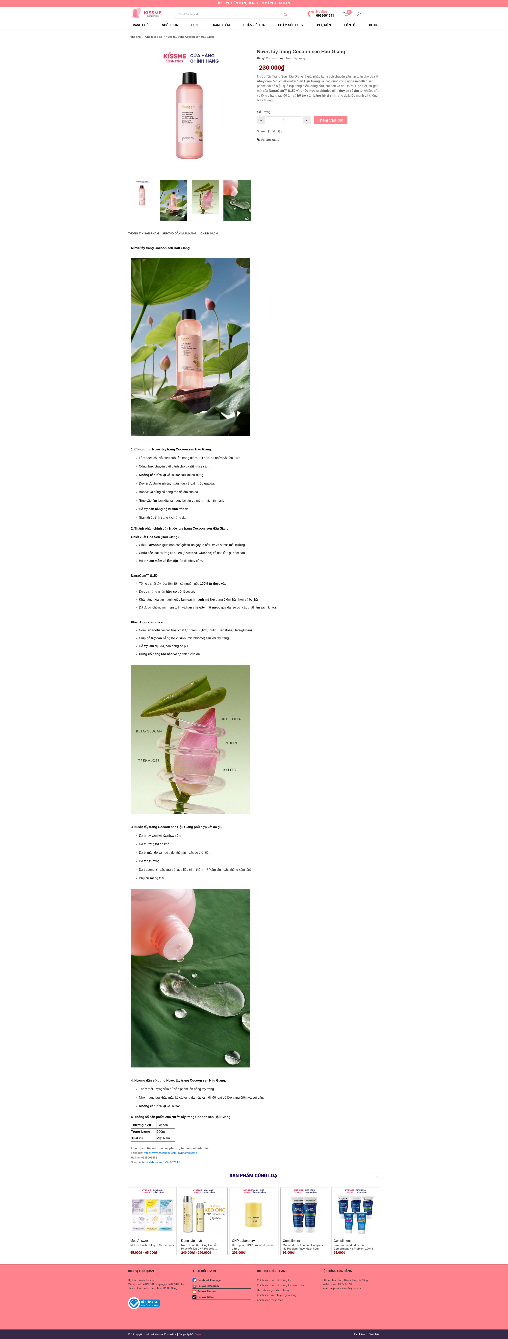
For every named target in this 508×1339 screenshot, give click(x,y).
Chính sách (209, 233)
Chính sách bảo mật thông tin (274, 1280)
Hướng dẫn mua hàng (179, 233)
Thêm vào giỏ (330, 120)
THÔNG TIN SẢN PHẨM (143, 233)
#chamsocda (270, 139)
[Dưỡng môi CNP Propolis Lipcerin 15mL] (254, 1211)
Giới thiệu (374, 1334)
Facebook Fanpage (209, 1280)
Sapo (198, 1334)
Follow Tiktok (205, 1297)
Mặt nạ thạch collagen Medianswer (152, 1245)
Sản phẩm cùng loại (254, 1175)
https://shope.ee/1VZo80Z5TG (161, 1162)
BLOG (373, 25)
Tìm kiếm (359, 1334)
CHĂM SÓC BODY (291, 25)
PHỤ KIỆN (324, 25)
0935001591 (325, 15)
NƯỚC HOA (170, 25)
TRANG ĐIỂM (220, 25)
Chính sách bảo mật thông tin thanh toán (280, 1285)
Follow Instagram (208, 1285)
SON (194, 25)
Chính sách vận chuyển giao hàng (276, 1295)
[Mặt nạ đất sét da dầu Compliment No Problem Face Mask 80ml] (305, 1211)
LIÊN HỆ (350, 25)
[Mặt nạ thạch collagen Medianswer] (152, 1211)
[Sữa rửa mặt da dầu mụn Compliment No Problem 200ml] (356, 1211)
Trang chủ (139, 25)
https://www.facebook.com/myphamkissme (170, 1152)
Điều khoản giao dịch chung (273, 1290)
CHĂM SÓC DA (254, 25)
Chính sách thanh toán (270, 1300)
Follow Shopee (206, 1291)
